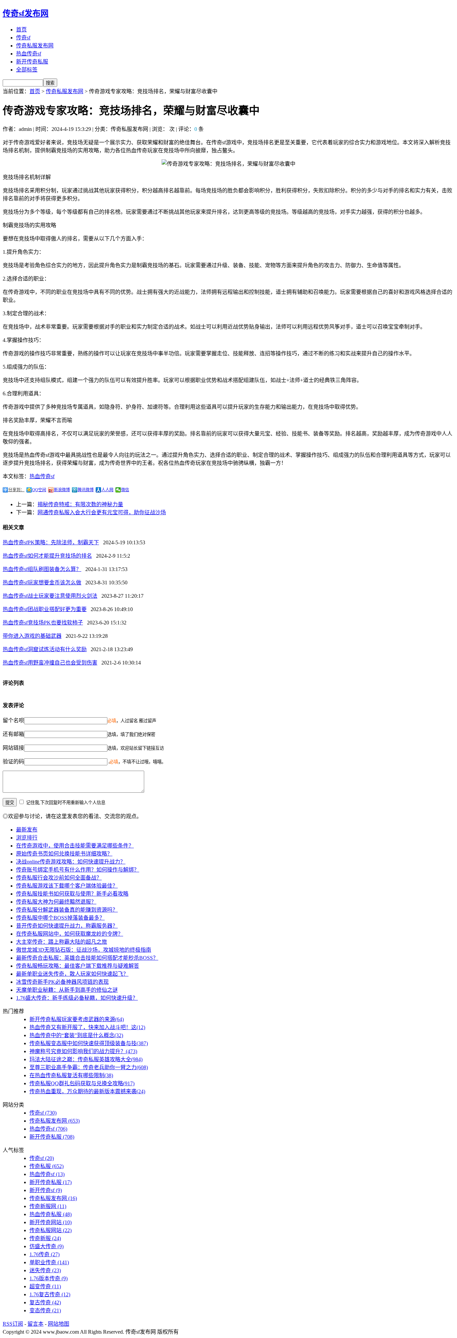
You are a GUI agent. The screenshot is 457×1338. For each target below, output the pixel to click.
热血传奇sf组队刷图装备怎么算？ (42, 569)
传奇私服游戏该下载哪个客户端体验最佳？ (67, 886)
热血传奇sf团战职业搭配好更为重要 (45, 609)
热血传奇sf (28, 53)
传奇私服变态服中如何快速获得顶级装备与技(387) (88, 1043)
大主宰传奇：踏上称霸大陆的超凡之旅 (61, 942)
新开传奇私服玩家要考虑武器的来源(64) (76, 1019)
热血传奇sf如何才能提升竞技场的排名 (47, 556)
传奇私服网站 (50, 1230)
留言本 (35, 1324)
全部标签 (26, 69)
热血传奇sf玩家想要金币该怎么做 (42, 582)
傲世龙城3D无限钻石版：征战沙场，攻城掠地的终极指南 (83, 950)
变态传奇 (45, 1310)
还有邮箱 (13, 734)
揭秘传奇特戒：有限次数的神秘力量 (80, 504)
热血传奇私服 (50, 1214)
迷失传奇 (45, 1270)
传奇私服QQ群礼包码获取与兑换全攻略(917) (81, 1083)
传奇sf (23, 37)
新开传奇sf (45, 1190)
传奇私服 (46, 1166)
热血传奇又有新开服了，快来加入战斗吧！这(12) (87, 1027)
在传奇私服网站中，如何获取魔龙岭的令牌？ (69, 934)
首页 (21, 29)
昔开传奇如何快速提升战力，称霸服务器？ (67, 926)
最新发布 (26, 829)
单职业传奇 (49, 1262)
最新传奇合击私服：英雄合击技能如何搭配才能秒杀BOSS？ (87, 958)
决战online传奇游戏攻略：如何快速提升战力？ (70, 862)
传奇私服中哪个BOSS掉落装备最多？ (60, 918)
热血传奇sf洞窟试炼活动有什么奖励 (45, 649)
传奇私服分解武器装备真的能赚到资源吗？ (67, 910)
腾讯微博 (86, 490)
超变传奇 (45, 1286)
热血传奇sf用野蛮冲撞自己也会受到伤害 (50, 662)
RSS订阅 (13, 1324)
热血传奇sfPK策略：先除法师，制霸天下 (51, 542)
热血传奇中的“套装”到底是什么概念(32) (76, 1035)
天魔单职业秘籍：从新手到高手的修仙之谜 (67, 990)
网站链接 (13, 748)
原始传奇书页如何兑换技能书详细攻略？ (64, 853)
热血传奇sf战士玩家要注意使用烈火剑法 (50, 596)
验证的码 (13, 761)
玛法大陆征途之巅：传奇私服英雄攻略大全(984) (86, 1059)
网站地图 (58, 1324)
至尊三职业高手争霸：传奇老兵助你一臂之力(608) (88, 1067)
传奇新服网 (47, 1206)
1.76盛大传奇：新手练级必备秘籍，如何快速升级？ (77, 998)
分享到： (16, 490)
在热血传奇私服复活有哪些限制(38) (71, 1075)
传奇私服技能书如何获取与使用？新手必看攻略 (72, 894)
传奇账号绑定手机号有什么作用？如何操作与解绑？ (77, 870)
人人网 (107, 490)
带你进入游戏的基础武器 (32, 636)
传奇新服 (45, 1238)
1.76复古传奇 (49, 1294)
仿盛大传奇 (46, 1246)
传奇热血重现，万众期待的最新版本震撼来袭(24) (87, 1091)
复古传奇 (45, 1302)
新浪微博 (62, 490)
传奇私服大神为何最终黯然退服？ (56, 902)
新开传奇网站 (50, 1222)
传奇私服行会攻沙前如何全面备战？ (59, 878)
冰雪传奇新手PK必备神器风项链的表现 (62, 982)
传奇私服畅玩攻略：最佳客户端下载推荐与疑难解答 (77, 966)
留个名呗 (13, 720)
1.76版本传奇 (48, 1278)
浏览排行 (26, 837)
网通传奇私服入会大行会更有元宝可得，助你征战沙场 (101, 512)
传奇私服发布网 (35, 45)
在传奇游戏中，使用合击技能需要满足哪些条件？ (75, 845)
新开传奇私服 (32, 61)
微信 (125, 490)
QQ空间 (39, 490)
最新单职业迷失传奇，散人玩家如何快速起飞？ (72, 974)
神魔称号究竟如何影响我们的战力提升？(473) (83, 1051)
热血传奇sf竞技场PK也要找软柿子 (43, 622)
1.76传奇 (44, 1254)
